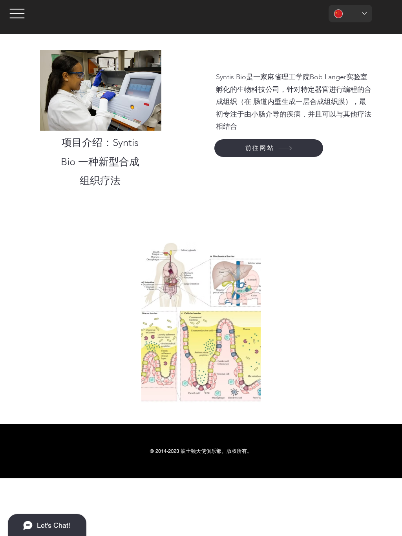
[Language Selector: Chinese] (350, 13)
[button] (17, 13)
